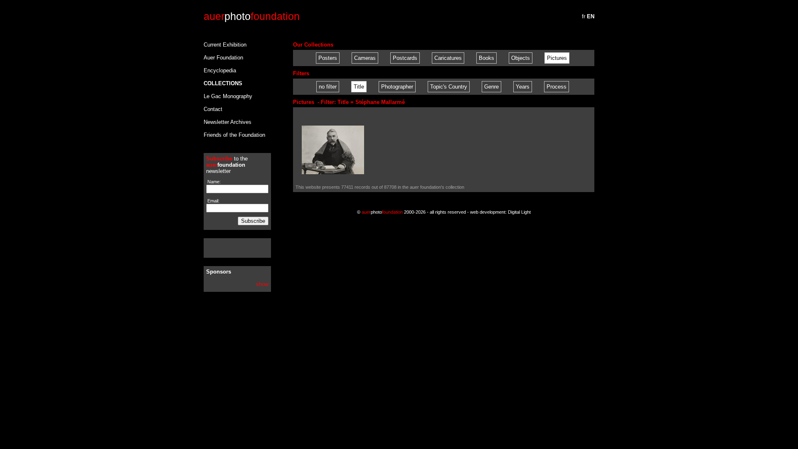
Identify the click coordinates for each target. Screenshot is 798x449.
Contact (213, 109)
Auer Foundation (223, 57)
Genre (491, 87)
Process (556, 87)
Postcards (405, 58)
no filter (328, 87)
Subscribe (253, 221)
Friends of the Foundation (234, 135)
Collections (223, 83)
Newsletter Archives (227, 122)
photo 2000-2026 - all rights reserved (414, 212)
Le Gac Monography (228, 96)
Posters (327, 58)
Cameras (365, 58)
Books (486, 58)
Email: (212, 200)
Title (359, 87)
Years (523, 87)
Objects (520, 58)
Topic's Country (448, 87)
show (262, 284)
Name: (213, 181)
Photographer (397, 87)
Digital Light (519, 212)
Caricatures (448, 58)
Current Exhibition (225, 45)
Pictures (557, 58)
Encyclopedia (220, 70)
